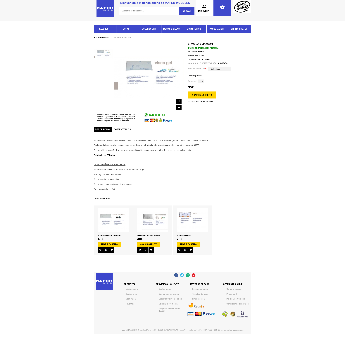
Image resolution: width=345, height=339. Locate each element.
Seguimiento (132, 299)
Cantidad (192, 81)
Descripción (103, 129)
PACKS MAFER (216, 29)
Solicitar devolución (168, 304)
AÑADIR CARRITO (109, 244)
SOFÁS (126, 29)
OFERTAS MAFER (239, 29)
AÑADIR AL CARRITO (202, 95)
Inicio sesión (132, 289)
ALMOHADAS (103, 38)
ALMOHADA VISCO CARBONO (109, 236)
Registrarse (131, 294)
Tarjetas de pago (200, 294)
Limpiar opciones (195, 76)
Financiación (198, 299)
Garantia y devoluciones (170, 299)
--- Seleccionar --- (216, 69)
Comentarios (122, 129)
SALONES (104, 29)
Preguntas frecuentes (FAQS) (169, 310)
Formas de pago (200, 289)
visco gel (209, 101)
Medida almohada (196, 69)
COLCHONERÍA (149, 29)
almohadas (200, 101)
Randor (201, 51)
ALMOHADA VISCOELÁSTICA (148, 236)
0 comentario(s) (208, 63)
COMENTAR (223, 63)
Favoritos (130, 304)
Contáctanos (165, 289)
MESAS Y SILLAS (171, 29)
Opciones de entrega (169, 294)
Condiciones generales (237, 304)
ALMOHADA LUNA (184, 236)
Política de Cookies (235, 299)
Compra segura (233, 289)
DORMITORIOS (194, 29)
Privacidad (231, 294)
